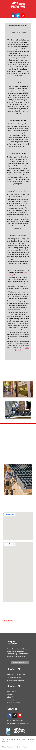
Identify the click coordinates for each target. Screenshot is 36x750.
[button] (18, 11)
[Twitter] (18, 15)
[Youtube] (20, 715)
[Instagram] (23, 15)
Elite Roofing (8, 621)
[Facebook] (13, 15)
